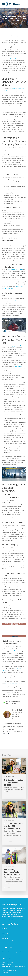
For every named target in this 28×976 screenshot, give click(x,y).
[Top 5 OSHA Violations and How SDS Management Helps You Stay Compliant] (14, 823)
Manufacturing (5, 931)
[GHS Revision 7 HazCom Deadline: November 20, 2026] (14, 778)
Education (4, 928)
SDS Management (12, 918)
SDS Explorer (5, 952)
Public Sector (5, 933)
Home (3, 35)
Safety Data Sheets (14, 12)
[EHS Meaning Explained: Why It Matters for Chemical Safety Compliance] (14, 869)
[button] (25, 2)
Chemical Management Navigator (16, 952)
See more (6, 733)
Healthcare (4, 936)
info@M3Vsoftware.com (10, 970)
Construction (5, 938)
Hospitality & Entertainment (9, 941)
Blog (7, 35)
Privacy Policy (5, 972)
